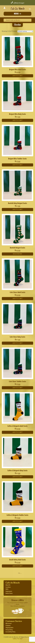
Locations (8, 587)
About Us (8, 585)
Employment (9, 591)
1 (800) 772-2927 (18, 3)
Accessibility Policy (10, 632)
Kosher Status (9, 593)
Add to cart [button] (17, 76)
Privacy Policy (9, 630)
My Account (9, 624)
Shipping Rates (9, 628)
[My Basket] (30, 9)
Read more (17, 254)
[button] (17, 14)
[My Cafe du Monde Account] (4, 8)
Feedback (8, 626)
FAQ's (7, 589)
